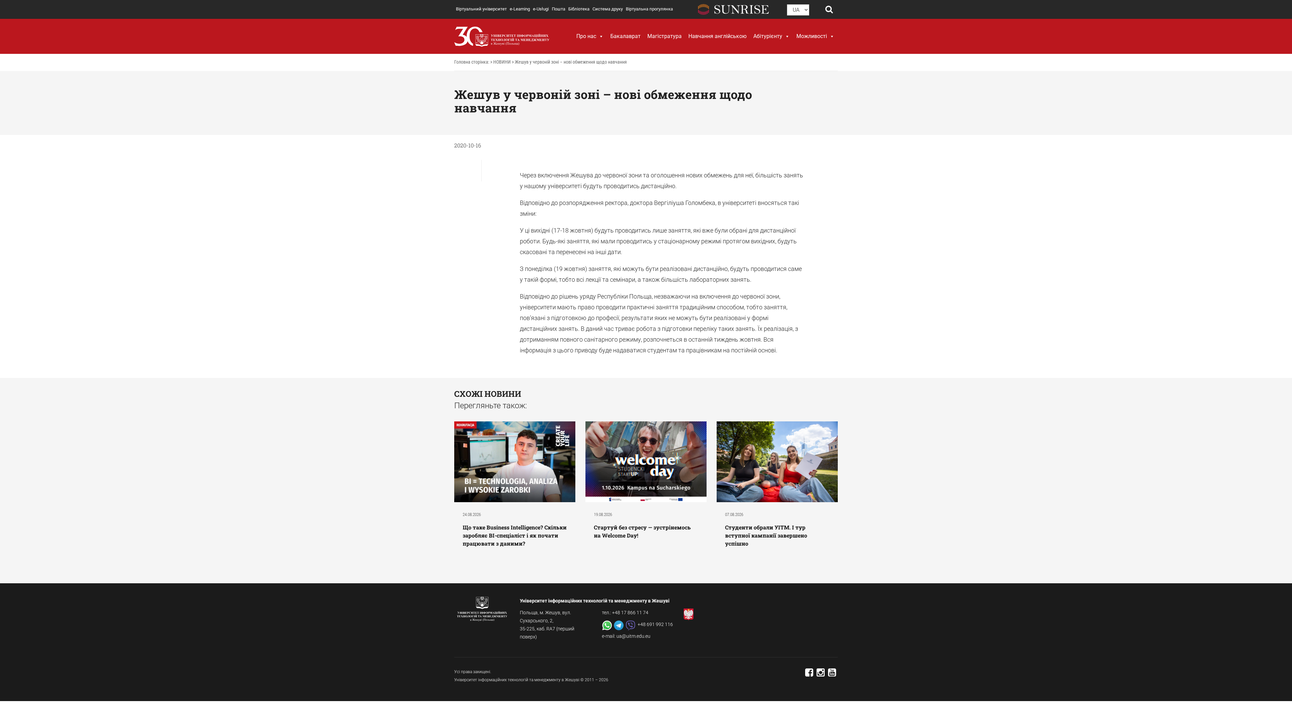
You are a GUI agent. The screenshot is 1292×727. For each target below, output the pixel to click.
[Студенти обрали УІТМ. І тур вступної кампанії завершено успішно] (777, 461)
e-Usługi (541, 8)
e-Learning (520, 8)
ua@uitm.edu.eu (633, 636)
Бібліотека (578, 8)
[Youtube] (832, 674)
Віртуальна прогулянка (649, 8)
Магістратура (664, 36)
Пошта (558, 8)
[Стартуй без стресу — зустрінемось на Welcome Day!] (646, 461)
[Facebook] (809, 674)
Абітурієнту (767, 36)
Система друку (608, 8)
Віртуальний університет (481, 8)
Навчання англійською (717, 36)
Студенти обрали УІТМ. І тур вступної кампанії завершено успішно (766, 535)
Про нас (586, 36)
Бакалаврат (625, 36)
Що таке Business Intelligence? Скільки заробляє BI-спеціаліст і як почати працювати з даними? (515, 535)
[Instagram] (821, 674)
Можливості (811, 36)
